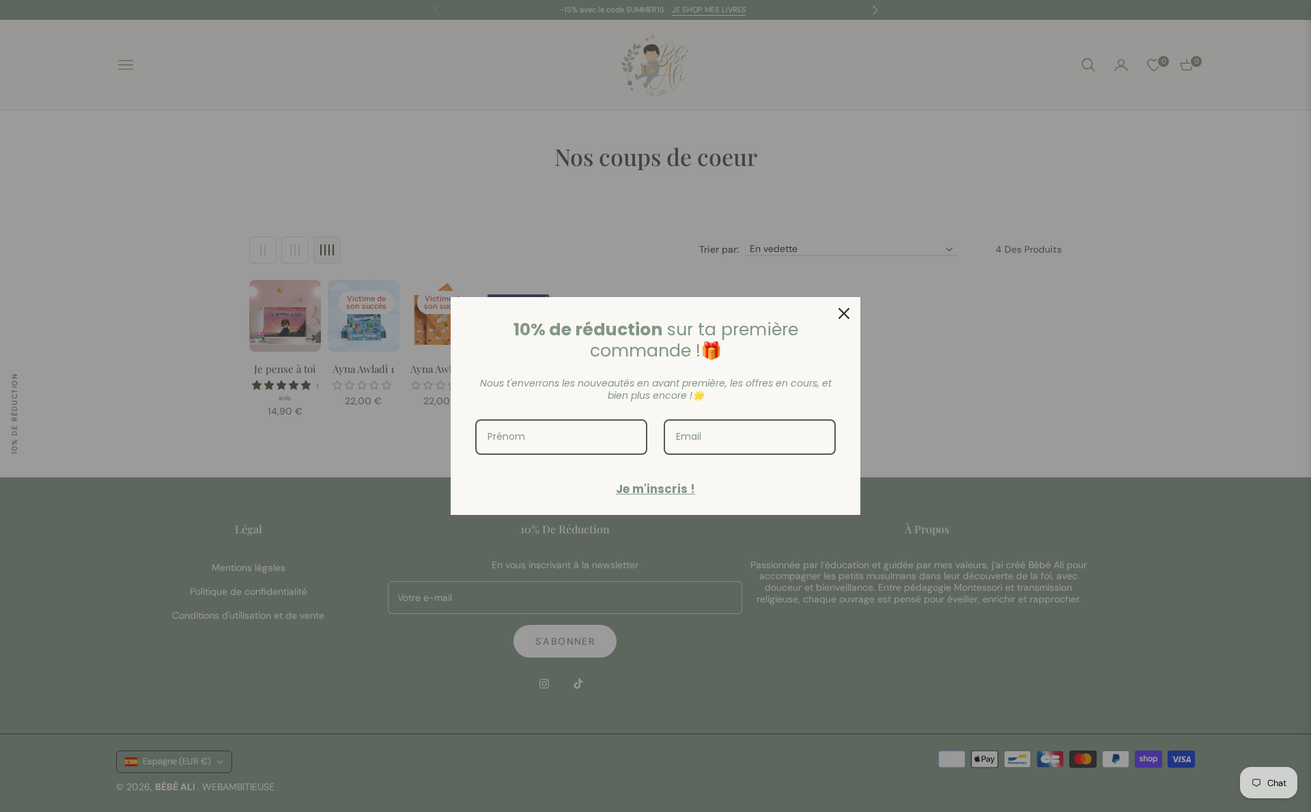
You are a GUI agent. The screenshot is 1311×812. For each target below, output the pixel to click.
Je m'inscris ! (655, 489)
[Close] (844, 313)
